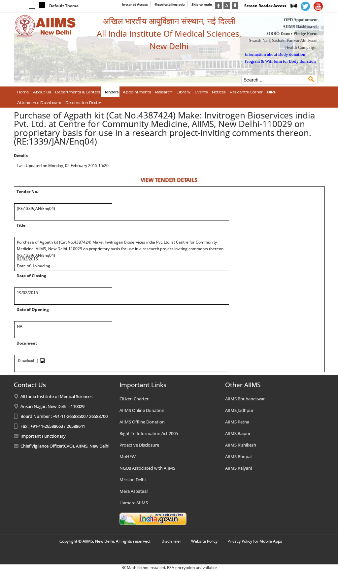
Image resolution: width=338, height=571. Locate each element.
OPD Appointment (301, 19)
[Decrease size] (235, 5)
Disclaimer (171, 541)
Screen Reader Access (265, 6)
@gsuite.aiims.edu (169, 4)
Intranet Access (135, 4)
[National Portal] (152, 518)
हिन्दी (293, 6)
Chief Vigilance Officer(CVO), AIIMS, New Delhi (64, 446)
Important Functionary (43, 436)
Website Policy (204, 541)
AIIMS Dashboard (300, 26)
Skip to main (201, 4)
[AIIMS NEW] (45, 26)
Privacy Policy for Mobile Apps (254, 541)
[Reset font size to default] (226, 5)
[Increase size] (218, 5)
